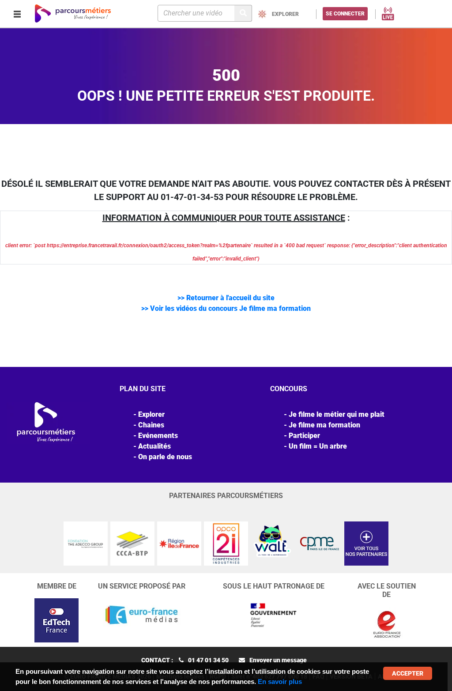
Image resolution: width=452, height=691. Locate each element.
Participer (304, 435)
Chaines (151, 425)
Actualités (154, 446)
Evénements (158, 435)
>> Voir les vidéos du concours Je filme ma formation (226, 308)
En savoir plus (280, 681)
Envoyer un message (278, 660)
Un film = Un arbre (318, 446)
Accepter (407, 673)
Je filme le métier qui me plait (336, 414)
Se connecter (345, 14)
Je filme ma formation (324, 425)
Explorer (151, 414)
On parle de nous (165, 457)
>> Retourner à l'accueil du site (226, 298)
